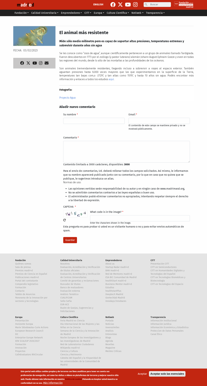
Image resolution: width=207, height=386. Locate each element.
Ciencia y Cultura (69, 351)
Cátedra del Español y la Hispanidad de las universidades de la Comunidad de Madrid (80, 361)
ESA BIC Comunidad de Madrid (120, 277)
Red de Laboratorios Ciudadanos (77, 344)
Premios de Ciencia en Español (31, 274)
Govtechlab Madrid (115, 297)
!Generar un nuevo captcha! (64, 220)
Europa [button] (98, 12)
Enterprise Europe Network (29, 337)
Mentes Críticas (113, 351)
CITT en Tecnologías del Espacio (167, 284)
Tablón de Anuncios (25, 294)
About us (109, 263)
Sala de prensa (23, 267)
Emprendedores (113, 260)
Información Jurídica (161, 324)
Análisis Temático (69, 294)
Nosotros (65, 263)
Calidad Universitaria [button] (43, 12)
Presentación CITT (160, 263)
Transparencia (158, 317)
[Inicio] (25, 5)
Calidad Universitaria (71, 260)
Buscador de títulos (70, 284)
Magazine (110, 347)
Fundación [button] (21, 12)
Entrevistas (111, 334)
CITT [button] (86, 12)
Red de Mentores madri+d (118, 274)
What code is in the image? (105, 211)
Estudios (109, 287)
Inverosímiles (112, 327)
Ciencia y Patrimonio (71, 354)
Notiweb (109, 317)
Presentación (22, 320)
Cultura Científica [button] (117, 12)
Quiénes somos (23, 263)
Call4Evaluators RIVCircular (29, 354)
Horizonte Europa (24, 324)
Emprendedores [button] (70, 12)
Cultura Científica (69, 317)
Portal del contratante (26, 280)
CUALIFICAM (66, 297)
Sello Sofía (66, 301)
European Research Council (29, 330)
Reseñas (109, 344)
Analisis (109, 330)
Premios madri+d (24, 270)
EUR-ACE (64, 304)
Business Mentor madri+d (118, 284)
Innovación (21, 347)
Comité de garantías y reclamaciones (79, 280)
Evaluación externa (70, 291)
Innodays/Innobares (115, 301)
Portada (109, 320)
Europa (18, 317)
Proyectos (20, 351)
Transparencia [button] (154, 12)
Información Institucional (164, 320)
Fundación (20, 260)
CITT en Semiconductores (164, 267)
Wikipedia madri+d (70, 347)
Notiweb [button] (136, 12)
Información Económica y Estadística (170, 327)
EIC (16, 334)
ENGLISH (98, 4)
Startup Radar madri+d (117, 267)
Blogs (108, 337)
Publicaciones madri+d (27, 277)
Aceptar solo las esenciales (167, 373)
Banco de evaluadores (71, 287)
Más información (53, 382)
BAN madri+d (112, 270)
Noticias (109, 324)
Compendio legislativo (26, 284)
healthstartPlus (113, 291)
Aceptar (142, 373)
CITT (153, 260)
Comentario (70, 137)
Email (132, 114)
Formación (20, 287)
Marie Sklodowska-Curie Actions (31, 327)
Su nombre (69, 114)
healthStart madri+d (115, 280)
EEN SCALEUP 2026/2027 (27, 341)
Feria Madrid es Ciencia (72, 320)
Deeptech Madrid (114, 294)
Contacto (19, 291)
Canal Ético (156, 334)
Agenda (109, 341)
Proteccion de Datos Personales (167, 330)
